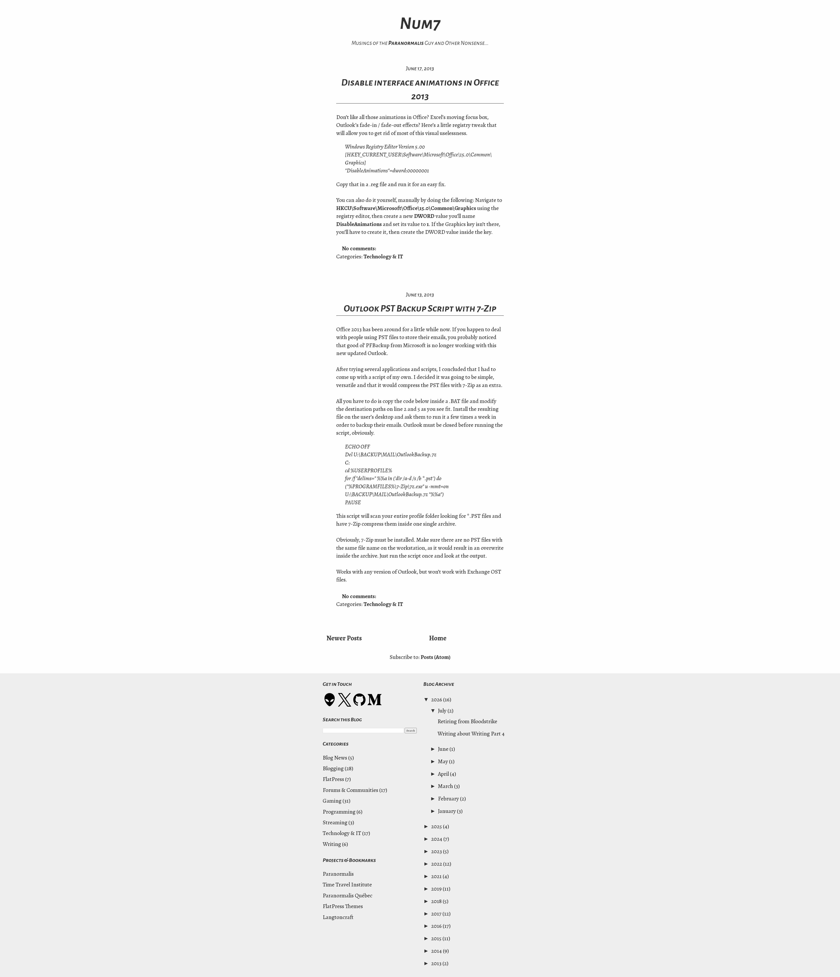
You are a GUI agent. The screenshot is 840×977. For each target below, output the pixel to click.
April (444, 774)
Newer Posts (344, 638)
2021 (437, 876)
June (444, 749)
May (443, 761)
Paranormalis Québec (347, 895)
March (446, 786)
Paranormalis (406, 43)
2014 (437, 951)
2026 (437, 699)
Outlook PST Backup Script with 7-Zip (420, 308)
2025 (437, 826)
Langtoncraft (338, 917)
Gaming (332, 801)
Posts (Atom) (435, 657)
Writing (332, 844)
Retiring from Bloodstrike (467, 721)
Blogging (333, 768)
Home (437, 638)
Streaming (335, 822)
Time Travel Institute (347, 884)
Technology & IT (383, 256)
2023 (437, 851)
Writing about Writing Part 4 (471, 733)
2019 (437, 889)
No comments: (359, 248)
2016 (437, 926)
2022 (437, 864)
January (447, 811)
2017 (437, 913)
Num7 (420, 23)
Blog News (335, 758)
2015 (437, 938)
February (449, 798)
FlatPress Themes (343, 906)
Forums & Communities (350, 790)
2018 (437, 901)
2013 (437, 963)
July (443, 710)
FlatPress (333, 779)
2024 (437, 839)
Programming (339, 812)
